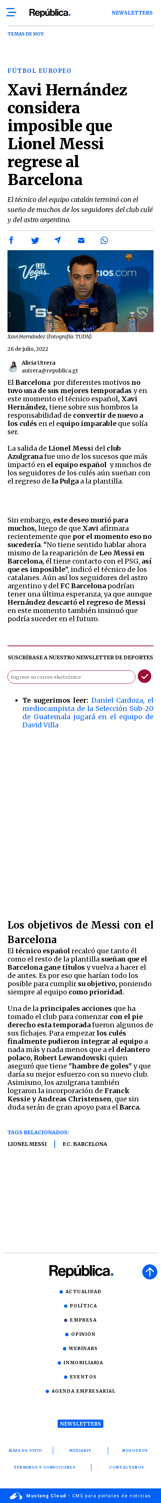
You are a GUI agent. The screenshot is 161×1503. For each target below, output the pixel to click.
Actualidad (84, 1291)
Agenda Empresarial (84, 1391)
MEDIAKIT (80, 1450)
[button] (11, 240)
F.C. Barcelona (85, 1144)
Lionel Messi (27, 1144)
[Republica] (49, 13)
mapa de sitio (26, 1450)
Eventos (83, 1377)
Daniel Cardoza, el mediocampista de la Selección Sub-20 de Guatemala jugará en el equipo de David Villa (88, 712)
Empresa (83, 1320)
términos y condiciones (45, 1467)
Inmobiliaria (83, 1362)
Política (83, 1306)
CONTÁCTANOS (127, 1467)
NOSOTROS (135, 1450)
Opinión (83, 1334)
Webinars (83, 1348)
